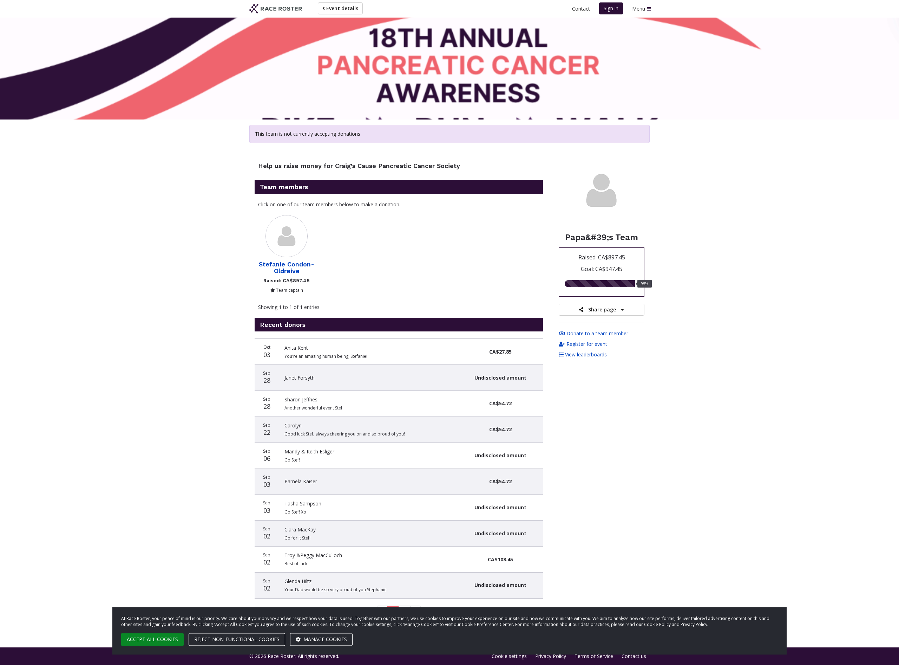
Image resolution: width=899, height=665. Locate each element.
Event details (341, 8)
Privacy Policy (550, 656)
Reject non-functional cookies (237, 639)
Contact (581, 8)
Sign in (611, 8)
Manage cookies (324, 639)
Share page (602, 309)
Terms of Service (594, 656)
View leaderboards (585, 354)
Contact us (634, 656)
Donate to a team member (596, 333)
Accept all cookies (152, 639)
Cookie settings (509, 656)
